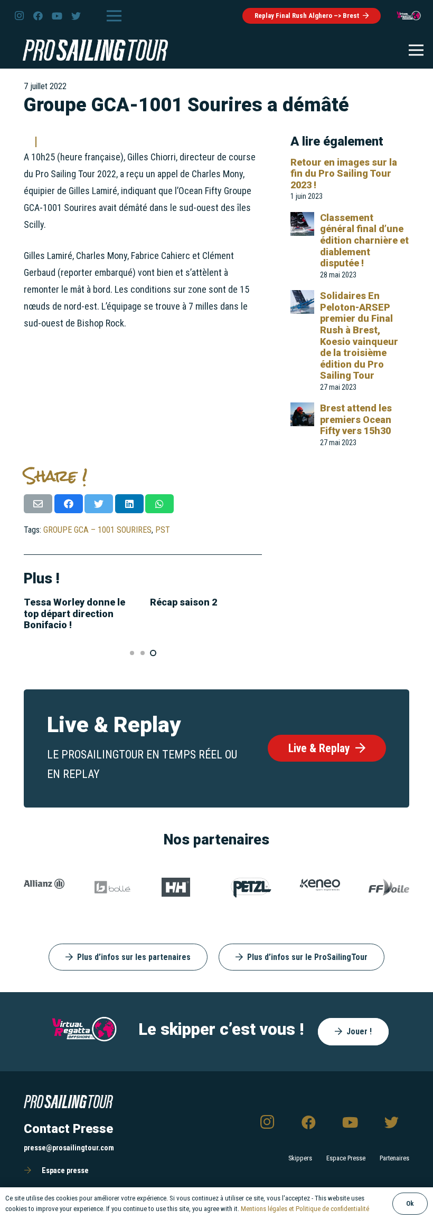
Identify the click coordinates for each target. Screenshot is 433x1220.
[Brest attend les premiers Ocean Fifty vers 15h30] (302, 410)
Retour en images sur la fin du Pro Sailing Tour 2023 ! (343, 173)
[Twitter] (76, 15)
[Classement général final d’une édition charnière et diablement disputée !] (302, 220)
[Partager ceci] (68, 503)
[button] (132, 653)
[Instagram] (19, 15)
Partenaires (394, 1158)
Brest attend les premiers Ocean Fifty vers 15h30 (356, 419)
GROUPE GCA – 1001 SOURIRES (97, 530)
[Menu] (114, 16)
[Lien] (408, 15)
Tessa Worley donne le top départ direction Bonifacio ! (74, 613)
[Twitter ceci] (98, 503)
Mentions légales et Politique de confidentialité (305, 1209)
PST (162, 530)
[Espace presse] (33, 1171)
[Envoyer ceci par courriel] (38, 503)
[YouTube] (57, 15)
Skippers (300, 1158)
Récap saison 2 (183, 602)
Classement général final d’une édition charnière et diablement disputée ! (364, 240)
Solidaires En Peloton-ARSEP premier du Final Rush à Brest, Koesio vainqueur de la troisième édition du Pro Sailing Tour (359, 335)
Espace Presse (345, 1158)
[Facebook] (38, 15)
